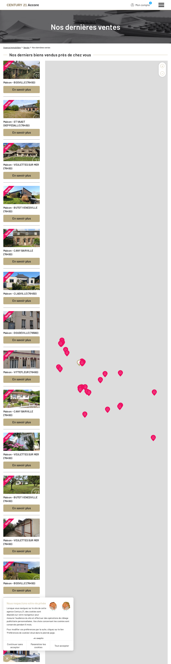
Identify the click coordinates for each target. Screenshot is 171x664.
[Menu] (161, 4)
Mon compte (142, 5)
